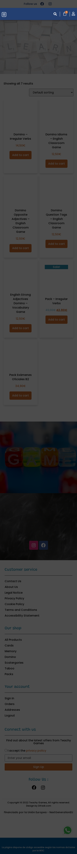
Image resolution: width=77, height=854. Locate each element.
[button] (4, 14)
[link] (20, 14)
